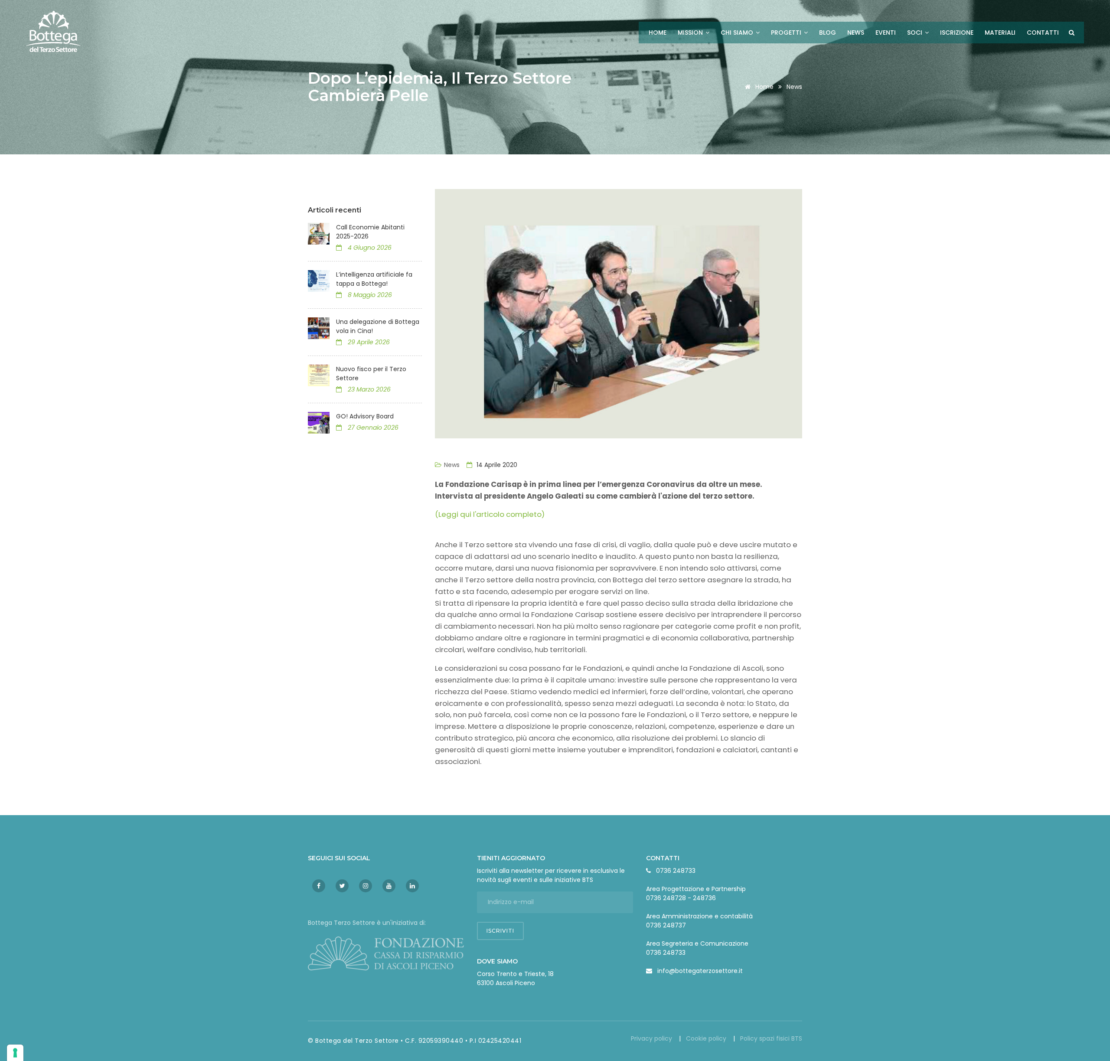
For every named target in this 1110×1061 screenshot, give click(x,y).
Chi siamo (738, 32)
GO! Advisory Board (365, 416)
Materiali (1000, 32)
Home (657, 32)
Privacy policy (652, 1038)
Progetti (787, 32)
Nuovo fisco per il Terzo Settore (371, 373)
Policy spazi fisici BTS (771, 1038)
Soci (915, 32)
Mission (691, 32)
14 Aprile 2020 (496, 464)
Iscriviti (500, 930)
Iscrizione (956, 32)
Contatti (1043, 32)
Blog (827, 32)
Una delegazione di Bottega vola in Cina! (377, 326)
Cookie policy (707, 1038)
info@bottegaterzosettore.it (700, 970)
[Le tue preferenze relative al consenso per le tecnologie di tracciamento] (15, 1053)
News (855, 32)
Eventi (885, 32)
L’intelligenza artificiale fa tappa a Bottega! (374, 279)
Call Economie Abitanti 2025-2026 (370, 232)
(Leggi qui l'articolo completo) (490, 514)
